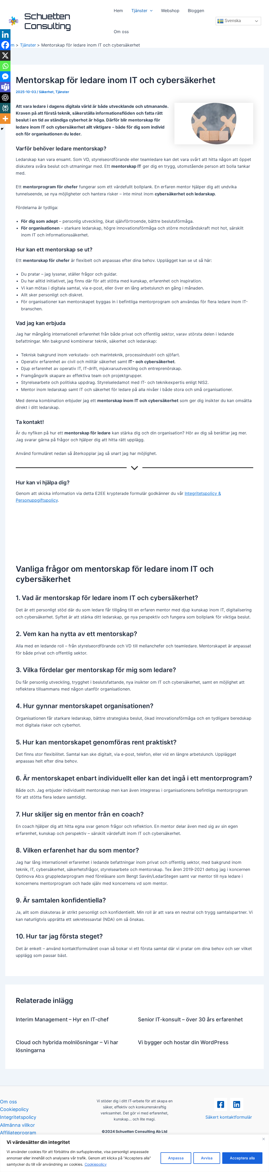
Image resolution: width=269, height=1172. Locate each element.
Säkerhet (46, 92)
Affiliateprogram (18, 1132)
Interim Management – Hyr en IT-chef (62, 1019)
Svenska (232, 20)
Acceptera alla (242, 1158)
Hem (118, 10)
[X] (5, 55)
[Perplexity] (5, 108)
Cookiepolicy (96, 1164)
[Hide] (2, 129)
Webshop (170, 10)
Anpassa (176, 1158)
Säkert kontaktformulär (228, 1117)
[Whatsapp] (5, 66)
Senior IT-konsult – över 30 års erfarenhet (190, 1019)
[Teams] (5, 87)
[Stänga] (263, 1139)
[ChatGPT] (5, 97)
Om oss (121, 31)
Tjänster (139, 10)
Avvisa (207, 1158)
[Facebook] (5, 45)
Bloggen (196, 10)
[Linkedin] (5, 34)
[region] (134, 1153)
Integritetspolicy (18, 1117)
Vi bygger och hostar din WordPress (183, 1042)
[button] (150, 10)
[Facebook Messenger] (5, 76)
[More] (5, 118)
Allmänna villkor (17, 1125)
